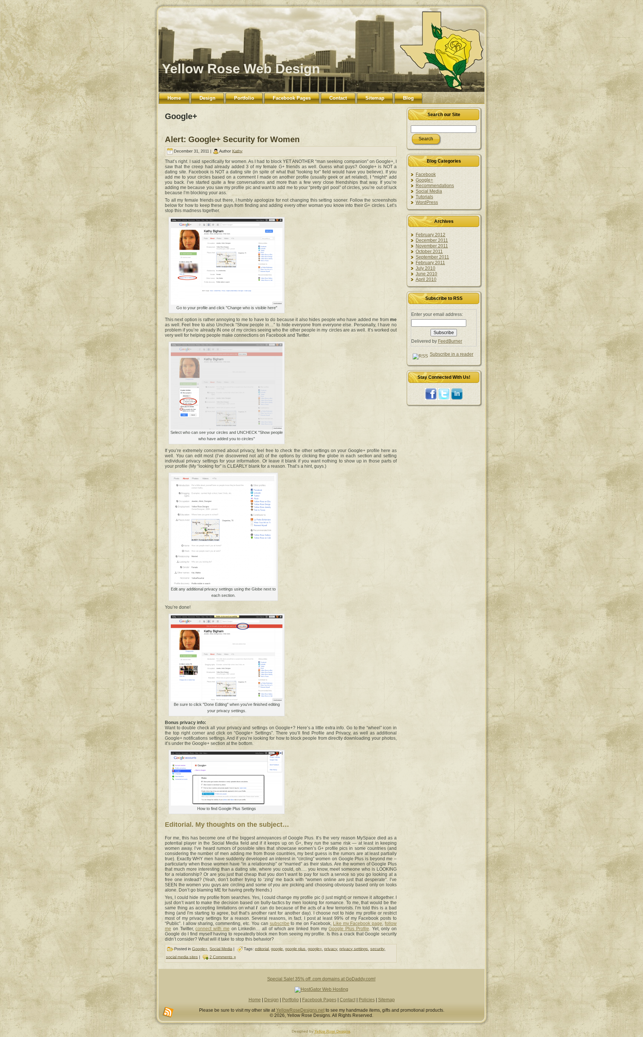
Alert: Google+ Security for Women (232, 139)
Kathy (237, 150)
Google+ (199, 948)
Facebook (426, 174)
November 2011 (432, 246)
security (377, 948)
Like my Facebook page (357, 923)
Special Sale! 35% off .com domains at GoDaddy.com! (321, 979)
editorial (262, 948)
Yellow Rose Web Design (241, 68)
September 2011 (432, 257)
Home (255, 999)
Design (271, 999)
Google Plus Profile (349, 928)
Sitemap (386, 999)
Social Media (220, 948)
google (277, 948)
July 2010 (425, 268)
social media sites (182, 956)
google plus (295, 948)
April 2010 (426, 279)
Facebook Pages (319, 999)
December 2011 (432, 240)
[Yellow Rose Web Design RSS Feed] (168, 1012)
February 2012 (430, 234)
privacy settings (353, 948)
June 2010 (426, 273)
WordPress (427, 202)
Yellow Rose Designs (332, 1031)
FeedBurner (450, 341)
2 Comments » (222, 956)
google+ (315, 948)
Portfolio (290, 999)
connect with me (212, 928)
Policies (367, 999)
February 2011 (430, 262)
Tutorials (424, 196)
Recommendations (435, 185)
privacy (330, 948)
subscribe (279, 923)
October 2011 (429, 251)
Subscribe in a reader (451, 354)
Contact (347, 999)
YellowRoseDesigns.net (300, 1010)
